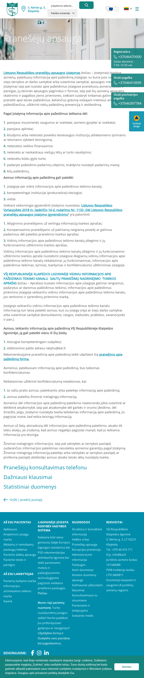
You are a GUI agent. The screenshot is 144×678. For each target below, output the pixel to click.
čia (72, 673)
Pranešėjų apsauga (84, 544)
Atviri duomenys (83, 570)
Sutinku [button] (126, 666)
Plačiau (42, 593)
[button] (75, 673)
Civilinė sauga (137, 125)
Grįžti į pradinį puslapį (26, 499)
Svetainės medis (82, 616)
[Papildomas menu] (137, 9)
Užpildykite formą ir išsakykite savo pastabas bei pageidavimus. (54, 638)
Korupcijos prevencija (86, 550)
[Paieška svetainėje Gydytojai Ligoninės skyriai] (62, 13)
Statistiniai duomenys (30, 486)
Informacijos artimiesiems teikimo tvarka (17, 591)
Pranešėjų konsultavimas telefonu (45, 467)
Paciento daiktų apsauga (20, 555)
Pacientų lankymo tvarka (20, 581)
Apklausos (10, 529)
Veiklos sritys (80, 539)
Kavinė (8, 601)
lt (126, 9)
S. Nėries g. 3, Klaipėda (36, 9)
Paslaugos (79, 565)
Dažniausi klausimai (28, 477)
